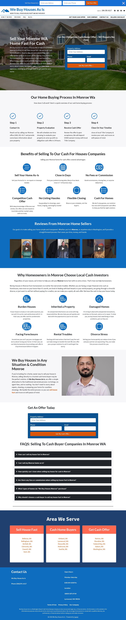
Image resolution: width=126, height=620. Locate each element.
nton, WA (100, 538)
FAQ (24, 17)
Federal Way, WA (99, 544)
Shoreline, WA (99, 541)
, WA (101, 546)
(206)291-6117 (21, 584)
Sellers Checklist (117, 17)
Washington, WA (99, 549)
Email (89, 56)
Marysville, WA (63, 544)
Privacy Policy (63, 605)
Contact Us (103, 17)
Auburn (97, 546)
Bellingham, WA (26, 541)
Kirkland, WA (63, 538)
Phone (70, 56)
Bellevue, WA (26, 538)
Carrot (76, 617)
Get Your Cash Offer (77, 17)
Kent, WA (27, 552)
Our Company (92, 17)
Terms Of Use (52, 605)
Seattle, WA (63, 549)
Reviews (17, 17)
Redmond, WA (63, 546)
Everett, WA (27, 549)
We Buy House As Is (39, 61)
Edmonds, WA (27, 546)
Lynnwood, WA (63, 541)
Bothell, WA (27, 544)
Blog (30, 17)
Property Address (74, 48)
